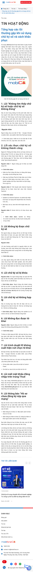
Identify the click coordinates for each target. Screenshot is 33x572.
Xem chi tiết (12, 490)
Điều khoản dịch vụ (6, 537)
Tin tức (13, 8)
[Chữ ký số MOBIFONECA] (11, 1)
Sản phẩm (4, 520)
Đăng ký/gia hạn (6, 527)
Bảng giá (3, 517)
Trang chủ (6, 8)
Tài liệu (3, 530)
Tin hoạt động (22, 8)
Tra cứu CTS (4, 533)
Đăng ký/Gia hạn (26, 2)
